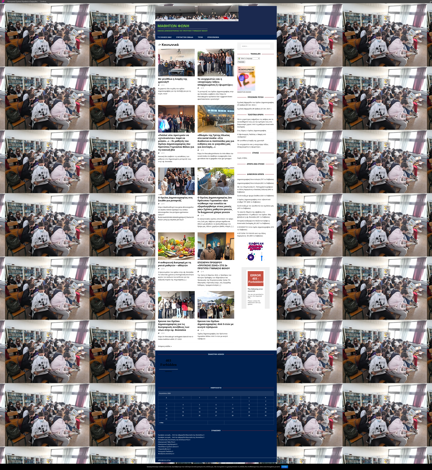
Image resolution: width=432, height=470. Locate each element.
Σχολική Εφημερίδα (244, 109)
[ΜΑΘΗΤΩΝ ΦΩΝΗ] (196, 20)
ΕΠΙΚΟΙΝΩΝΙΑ (213, 37)
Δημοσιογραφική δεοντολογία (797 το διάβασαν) (255, 179)
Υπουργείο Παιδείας (165, 451)
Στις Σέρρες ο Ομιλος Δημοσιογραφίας (251, 130)
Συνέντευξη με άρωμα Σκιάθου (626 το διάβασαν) (255, 196)
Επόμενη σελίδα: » (165, 346)
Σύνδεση (43, 1)
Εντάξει (284, 467)
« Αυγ (161, 423)
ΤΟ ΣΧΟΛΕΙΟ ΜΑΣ (165, 37)
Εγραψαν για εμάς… (165, 435)
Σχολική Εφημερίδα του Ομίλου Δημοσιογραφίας (255, 102)
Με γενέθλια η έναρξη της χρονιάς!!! (172, 80)
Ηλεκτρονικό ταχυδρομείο (167, 444)
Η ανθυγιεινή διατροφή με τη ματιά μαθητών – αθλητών (174, 264)
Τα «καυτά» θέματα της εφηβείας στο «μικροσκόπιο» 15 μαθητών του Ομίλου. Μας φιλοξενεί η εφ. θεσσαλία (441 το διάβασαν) (254, 214)
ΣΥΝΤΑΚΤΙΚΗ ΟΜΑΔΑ (184, 37)
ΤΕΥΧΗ (200, 37)
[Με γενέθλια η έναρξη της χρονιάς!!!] (176, 75)
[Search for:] (255, 46)
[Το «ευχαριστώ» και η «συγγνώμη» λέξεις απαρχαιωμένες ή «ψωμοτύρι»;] (216, 75)
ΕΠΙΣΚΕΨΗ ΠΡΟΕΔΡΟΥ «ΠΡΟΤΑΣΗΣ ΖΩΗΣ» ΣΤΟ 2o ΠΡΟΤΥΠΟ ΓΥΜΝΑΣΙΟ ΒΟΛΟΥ (214, 265)
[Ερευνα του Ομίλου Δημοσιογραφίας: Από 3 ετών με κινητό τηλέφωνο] (216, 317)
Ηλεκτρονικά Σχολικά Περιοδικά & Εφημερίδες (22, 1)
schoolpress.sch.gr (164, 460)
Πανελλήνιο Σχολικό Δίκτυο (167, 447)
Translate (241, 62)
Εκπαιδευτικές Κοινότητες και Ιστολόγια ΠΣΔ (173, 440)
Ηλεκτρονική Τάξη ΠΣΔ (166, 442)
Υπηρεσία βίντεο (163, 449)
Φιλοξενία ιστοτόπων (165, 454)
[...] (232, 226)
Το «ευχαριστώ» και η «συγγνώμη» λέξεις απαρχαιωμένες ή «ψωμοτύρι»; (215, 81)
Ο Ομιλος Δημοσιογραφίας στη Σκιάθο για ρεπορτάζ (175, 199)
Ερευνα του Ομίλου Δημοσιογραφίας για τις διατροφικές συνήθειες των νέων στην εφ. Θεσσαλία (173, 325)
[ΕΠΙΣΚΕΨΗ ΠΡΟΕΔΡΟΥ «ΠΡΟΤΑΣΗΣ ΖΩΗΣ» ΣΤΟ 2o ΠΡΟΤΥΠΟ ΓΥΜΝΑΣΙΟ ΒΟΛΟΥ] (216, 258)
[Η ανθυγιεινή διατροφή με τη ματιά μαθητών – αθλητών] (176, 258)
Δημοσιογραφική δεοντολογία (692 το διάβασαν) (255, 183)
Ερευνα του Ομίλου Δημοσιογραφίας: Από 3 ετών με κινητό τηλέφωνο (216, 324)
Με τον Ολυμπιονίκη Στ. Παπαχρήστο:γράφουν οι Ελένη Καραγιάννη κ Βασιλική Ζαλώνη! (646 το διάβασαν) (255, 189)
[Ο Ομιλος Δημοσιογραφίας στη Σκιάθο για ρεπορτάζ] (176, 194)
